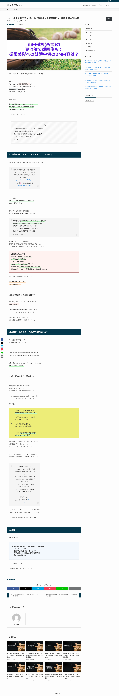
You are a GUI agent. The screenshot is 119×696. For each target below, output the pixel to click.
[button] (13, 588)
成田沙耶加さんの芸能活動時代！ (24, 131)
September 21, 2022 (24, 185)
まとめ (16, 139)
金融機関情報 (91, 50)
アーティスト (91, 32)
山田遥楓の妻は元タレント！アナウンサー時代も (29, 128)
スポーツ (89, 39)
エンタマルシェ (14, 5)
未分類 (89, 47)
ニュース (89, 43)
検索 (109, 18)
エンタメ (12, 24)
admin (16, 624)
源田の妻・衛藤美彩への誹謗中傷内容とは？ (28, 134)
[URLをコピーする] (75, 588)
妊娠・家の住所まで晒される (23, 136)
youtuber (89, 28)
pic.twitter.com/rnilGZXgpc (24, 180)
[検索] (111, 1)
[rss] (108, 1)
